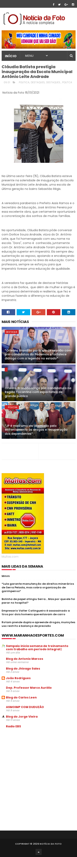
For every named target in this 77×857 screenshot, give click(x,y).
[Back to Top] (39, 852)
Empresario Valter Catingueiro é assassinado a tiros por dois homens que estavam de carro (36, 612)
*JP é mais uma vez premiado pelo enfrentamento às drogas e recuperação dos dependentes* (36, 430)
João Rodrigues (18, 678)
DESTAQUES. (53, 82)
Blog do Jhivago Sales (23, 669)
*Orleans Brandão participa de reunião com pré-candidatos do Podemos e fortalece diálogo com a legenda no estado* (38, 354)
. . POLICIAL (12, 407)
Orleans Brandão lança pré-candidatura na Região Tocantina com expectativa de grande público (38, 392)
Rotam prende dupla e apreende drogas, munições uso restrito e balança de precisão (38, 624)
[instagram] (73, 4)
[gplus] (66, 4)
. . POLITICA (22, 82)
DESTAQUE (11, 332)
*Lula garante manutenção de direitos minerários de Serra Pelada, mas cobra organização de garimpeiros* (38, 587)
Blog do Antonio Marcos (24, 659)
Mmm (6, 576)
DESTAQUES (38, 82)
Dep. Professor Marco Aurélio (29, 688)
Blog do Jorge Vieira (22, 717)
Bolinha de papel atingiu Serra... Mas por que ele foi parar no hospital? (38, 601)
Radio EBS (13, 726)
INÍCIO (11, 56)
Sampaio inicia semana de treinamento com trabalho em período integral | (37, 647)
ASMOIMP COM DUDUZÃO (25, 707)
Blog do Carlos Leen (21, 697)
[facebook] (53, 4)
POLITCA (67, 82)
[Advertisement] (36, 762)
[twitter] (59, 4)
